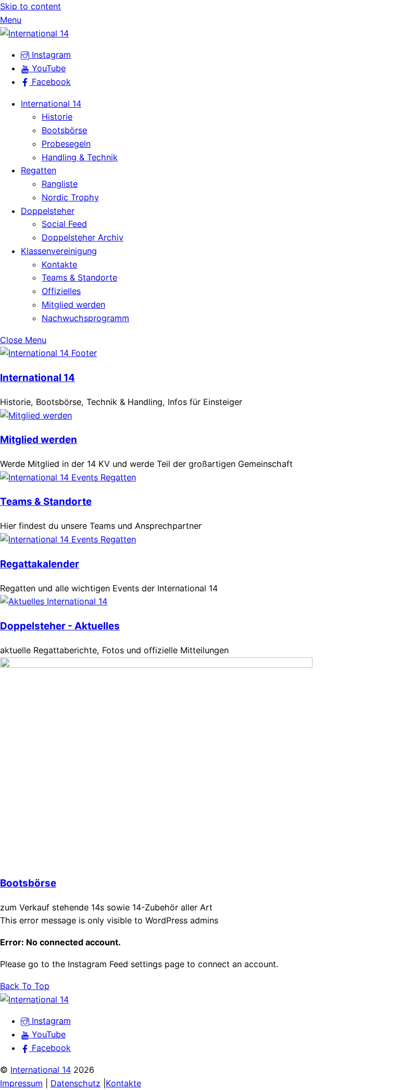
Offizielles (61, 291)
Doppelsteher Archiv (82, 237)
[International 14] (34, 33)
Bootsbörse (64, 130)
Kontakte (59, 264)
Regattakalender (39, 564)
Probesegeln (66, 143)
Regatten (38, 170)
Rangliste (60, 184)
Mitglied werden (73, 304)
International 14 (51, 103)
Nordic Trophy (70, 197)
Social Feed (64, 224)
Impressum (21, 1083)
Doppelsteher (47, 211)
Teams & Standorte (79, 277)
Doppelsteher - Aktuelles (60, 626)
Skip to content (30, 6)
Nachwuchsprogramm (85, 318)
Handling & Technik (80, 157)
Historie (57, 116)
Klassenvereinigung (59, 251)
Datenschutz (76, 1083)
